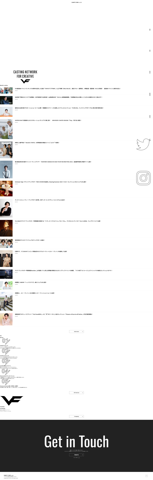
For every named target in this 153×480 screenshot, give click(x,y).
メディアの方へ (75, 457)
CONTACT (150, 116)
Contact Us (76, 455)
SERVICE (150, 72)
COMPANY (150, 94)
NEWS (150, 51)
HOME (150, 30)
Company (76, 416)
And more (76, 331)
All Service (76, 392)
